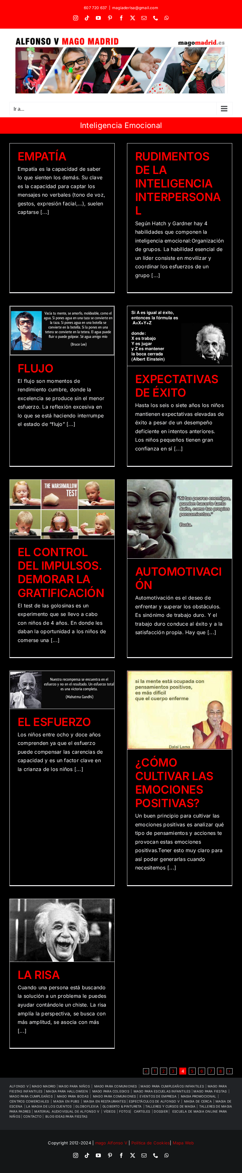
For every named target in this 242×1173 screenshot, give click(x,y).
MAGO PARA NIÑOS (74, 1086)
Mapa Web (183, 1142)
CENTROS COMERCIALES (29, 1101)
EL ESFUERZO (54, 722)
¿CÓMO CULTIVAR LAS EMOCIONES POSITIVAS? (174, 783)
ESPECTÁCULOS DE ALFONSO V (154, 1101)
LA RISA (39, 975)
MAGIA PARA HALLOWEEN (67, 1091)
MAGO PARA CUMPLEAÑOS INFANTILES (172, 1086)
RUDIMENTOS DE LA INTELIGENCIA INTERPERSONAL (178, 183)
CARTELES (142, 1111)
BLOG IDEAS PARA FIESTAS (66, 1116)
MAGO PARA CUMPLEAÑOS (31, 1096)
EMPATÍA (42, 156)
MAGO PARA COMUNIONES (115, 1096)
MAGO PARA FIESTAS (210, 1091)
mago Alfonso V (111, 1142)
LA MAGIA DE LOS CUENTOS (49, 1106)
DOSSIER (161, 1111)
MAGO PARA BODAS (73, 1096)
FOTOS (124, 1111)
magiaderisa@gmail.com (135, 7)
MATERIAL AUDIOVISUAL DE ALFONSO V (66, 1111)
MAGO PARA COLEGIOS (110, 1091)
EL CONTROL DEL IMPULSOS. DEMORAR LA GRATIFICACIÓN (61, 572)
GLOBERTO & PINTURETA (122, 1106)
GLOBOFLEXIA (87, 1106)
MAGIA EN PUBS (66, 1101)
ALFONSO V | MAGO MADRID (33, 1086)
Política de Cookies (150, 1142)
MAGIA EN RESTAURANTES (105, 1101)
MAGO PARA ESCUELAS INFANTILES (163, 1091)
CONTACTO (33, 1116)
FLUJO (35, 368)
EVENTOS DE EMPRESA (158, 1096)
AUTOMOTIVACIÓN (178, 578)
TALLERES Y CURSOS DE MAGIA (170, 1106)
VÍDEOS (109, 1111)
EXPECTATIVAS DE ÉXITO (176, 385)
